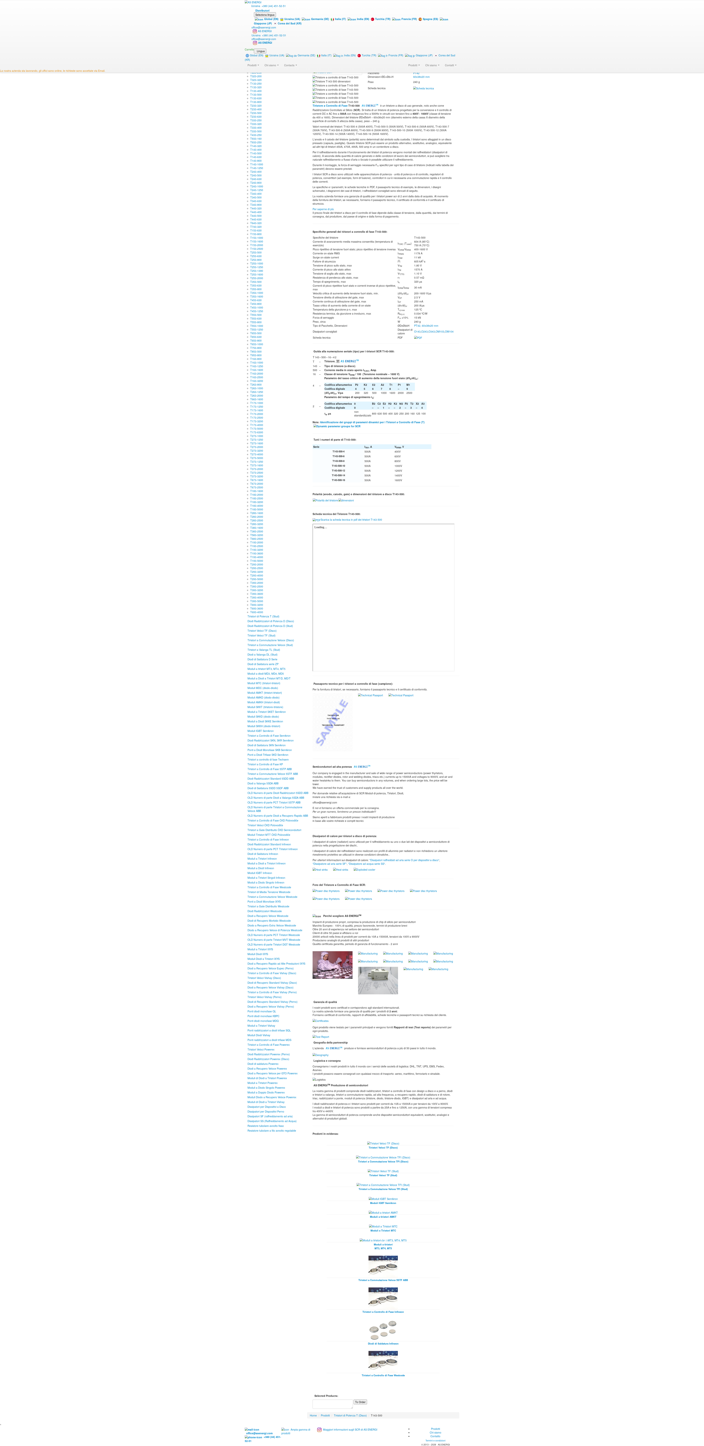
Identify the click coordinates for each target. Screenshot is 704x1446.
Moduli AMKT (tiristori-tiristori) (264, 692)
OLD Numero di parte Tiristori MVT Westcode (273, 939)
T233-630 (256, 116)
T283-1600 (256, 513)
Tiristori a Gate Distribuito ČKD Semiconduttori (274, 830)
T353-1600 (256, 296)
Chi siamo (431, 65)
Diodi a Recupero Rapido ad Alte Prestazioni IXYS (276, 963)
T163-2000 (256, 373)
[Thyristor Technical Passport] (333, 721)
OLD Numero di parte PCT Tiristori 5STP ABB (273, 802)
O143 (417, 331)
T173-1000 (256, 403)
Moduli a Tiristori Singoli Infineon (266, 877)
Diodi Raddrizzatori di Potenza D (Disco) (270, 621)
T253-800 (256, 260)
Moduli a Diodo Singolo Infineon (265, 882)
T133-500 (256, 94)
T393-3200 (256, 590)
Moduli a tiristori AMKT (383, 1216)
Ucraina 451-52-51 (268, 6)
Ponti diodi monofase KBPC (263, 1016)
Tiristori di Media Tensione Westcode (268, 892)
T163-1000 (256, 362)
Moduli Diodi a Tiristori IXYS (263, 959)
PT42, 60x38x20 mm (426, 325)
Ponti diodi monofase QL (261, 1011)
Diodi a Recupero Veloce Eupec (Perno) (270, 968)
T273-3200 (256, 450)
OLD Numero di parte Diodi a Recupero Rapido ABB (277, 815)
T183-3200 (256, 502)
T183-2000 (256, 494)
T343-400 (256, 193)
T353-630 (256, 285)
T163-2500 (256, 377)
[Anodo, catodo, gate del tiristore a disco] (325, 500)
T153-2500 (256, 249)
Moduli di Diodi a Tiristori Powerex (267, 1078)
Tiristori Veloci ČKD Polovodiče (265, 825)
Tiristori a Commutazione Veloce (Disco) (270, 640)
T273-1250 (256, 439)
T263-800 (256, 384)
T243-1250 (256, 190)
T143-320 (256, 146)
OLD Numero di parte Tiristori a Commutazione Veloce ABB (274, 809)
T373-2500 (256, 472)
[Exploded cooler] (364, 869)
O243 (424, 331)
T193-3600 (256, 553)
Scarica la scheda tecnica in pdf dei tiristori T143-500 (351, 519)
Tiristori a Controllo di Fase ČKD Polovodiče (272, 820)
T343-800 (256, 204)
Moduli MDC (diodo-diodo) (262, 688)
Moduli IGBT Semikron (260, 731)
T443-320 (256, 208)
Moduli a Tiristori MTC (383, 1230)
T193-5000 (256, 561)
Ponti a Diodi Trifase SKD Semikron (267, 754)
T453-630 (256, 300)
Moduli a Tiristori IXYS (260, 949)
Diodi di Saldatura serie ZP (262, 664)
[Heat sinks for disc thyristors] (320, 869)
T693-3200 (256, 605)
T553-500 (256, 315)
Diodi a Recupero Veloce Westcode (267, 916)
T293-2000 (256, 564)
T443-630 (256, 219)
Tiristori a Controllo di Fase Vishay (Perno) (272, 992)
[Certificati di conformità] (321, 1020)
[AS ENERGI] (253, 2)
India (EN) (363, 19)
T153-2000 (256, 245)
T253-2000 (256, 278)
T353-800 (256, 289)
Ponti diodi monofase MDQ (263, 1021)
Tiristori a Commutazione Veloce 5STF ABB (272, 774)
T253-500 (256, 252)
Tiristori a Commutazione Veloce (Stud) (270, 645)
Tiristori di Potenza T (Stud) (263, 616)
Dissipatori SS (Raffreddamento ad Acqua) (272, 1121)
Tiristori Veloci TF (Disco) (262, 630)
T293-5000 (256, 579)
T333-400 (256, 127)
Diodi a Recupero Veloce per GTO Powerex (272, 1073)
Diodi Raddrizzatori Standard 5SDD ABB (270, 778)
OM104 (449, 331)
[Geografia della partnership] (321, 1054)
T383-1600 (256, 527)
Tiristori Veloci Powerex (260, 1049)
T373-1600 (256, 465)
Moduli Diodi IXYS (257, 954)
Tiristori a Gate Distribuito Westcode (268, 906)
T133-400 (256, 91)
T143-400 (256, 149)
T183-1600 (256, 491)
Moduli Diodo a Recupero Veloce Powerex (271, 1097)
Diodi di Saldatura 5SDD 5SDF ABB (268, 788)
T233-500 (256, 113)
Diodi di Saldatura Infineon (262, 854)
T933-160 (256, 138)
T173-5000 (256, 428)
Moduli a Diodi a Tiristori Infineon (266, 863)
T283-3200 (256, 524)
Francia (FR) (409, 19)
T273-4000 (256, 454)
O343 (431, 331)
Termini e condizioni (435, 1440)
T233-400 (256, 109)
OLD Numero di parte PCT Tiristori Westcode (273, 935)
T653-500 (256, 333)
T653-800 (256, 340)
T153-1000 (256, 238)
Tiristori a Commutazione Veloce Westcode (272, 897)
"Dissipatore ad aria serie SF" (330, 864)
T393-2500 (256, 586)
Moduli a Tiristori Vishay (261, 1025)
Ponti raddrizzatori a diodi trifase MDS (269, 1040)
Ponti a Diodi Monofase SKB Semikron (269, 750)
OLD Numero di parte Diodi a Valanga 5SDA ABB (275, 797)
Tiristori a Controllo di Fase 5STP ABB (269, 769)
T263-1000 (256, 388)
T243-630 (256, 179)
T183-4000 (256, 505)
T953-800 (256, 355)
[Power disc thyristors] (326, 890)
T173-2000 (256, 414)
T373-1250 (256, 461)
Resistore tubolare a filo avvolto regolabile (271, 1130)
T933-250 (256, 142)
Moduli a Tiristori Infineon (262, 858)
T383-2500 (256, 531)
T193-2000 (256, 542)
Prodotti (413, 65)
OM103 (440, 331)
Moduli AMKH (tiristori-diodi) (263, 702)
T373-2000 (256, 469)
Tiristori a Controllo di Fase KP (265, 764)
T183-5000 (256, 509)
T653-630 (256, 337)
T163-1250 (256, 366)
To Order (360, 1402)
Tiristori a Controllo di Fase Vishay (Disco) (271, 973)
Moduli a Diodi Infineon (260, 868)
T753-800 (256, 348)
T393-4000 (256, 597)
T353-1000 (256, 293)
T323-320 (256, 80)
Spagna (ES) (430, 19)
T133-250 (256, 83)
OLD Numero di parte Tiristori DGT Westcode (273, 944)
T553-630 (256, 318)
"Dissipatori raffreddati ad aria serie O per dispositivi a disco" (404, 860)
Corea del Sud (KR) (290, 23)
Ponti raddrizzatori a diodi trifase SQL (269, 1030)
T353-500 (256, 282)
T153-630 (256, 230)
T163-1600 (256, 370)
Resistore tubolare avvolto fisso (265, 1126)
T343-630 (256, 201)
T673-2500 (256, 487)
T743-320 (256, 226)
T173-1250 (256, 406)
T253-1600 (256, 274)
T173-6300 (256, 432)
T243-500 (256, 175)
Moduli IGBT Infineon (259, 873)
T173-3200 (256, 421)
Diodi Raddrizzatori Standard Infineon (269, 844)
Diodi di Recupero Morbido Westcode (269, 920)
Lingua (261, 51)
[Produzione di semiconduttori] (333, 964)
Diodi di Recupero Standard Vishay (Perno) (272, 1002)
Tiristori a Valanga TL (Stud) (263, 650)
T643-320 (256, 223)
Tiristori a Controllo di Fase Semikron (269, 735)
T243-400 (256, 171)
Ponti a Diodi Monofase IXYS (264, 901)
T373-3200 (256, 476)
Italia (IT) (340, 19)
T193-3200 (256, 549)
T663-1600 (256, 399)
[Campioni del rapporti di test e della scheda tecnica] (321, 1036)
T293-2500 (256, 568)
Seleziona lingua (264, 15)
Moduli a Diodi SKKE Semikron (265, 721)
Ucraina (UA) (292, 19)
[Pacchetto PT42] (346, 500)
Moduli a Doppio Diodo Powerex (266, 1092)
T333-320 (256, 124)
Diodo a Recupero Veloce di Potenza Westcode (274, 930)
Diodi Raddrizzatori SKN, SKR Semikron (270, 740)
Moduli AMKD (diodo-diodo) (263, 697)
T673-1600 (256, 480)
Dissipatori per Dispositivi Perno (265, 1111)
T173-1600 (256, 410)
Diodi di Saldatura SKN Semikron (266, 745)
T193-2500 (256, 546)
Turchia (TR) (382, 19)
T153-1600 (256, 241)
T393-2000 (256, 583)
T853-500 (256, 351)
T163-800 (256, 359)
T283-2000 (256, 516)
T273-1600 (256, 443)
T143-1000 (256, 164)
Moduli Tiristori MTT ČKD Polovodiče (268, 835)
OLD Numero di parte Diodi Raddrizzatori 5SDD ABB (277, 793)
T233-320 (256, 105)
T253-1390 (256, 271)
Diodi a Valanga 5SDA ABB (262, 783)
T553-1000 (256, 326)
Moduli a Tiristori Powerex (262, 1083)
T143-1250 (256, 168)
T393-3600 (256, 594)
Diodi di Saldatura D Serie (262, 659)
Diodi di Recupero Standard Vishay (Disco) (272, 982)
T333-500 (256, 131)
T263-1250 (256, 392)
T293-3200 (256, 572)
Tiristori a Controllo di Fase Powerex (268, 1044)
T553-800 (256, 322)
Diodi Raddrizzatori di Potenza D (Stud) (270, 626)
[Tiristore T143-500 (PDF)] (418, 337)
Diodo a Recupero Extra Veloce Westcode (271, 925)
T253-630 (256, 256)
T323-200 (256, 76)
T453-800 (256, 304)
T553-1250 (256, 329)
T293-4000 (256, 575)
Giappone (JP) (424, 55)
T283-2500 (256, 520)
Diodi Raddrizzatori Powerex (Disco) (268, 1059)
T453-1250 (256, 311)
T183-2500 (256, 498)
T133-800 (256, 102)
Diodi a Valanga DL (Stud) (262, 654)
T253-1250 (256, 267)
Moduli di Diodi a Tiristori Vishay (266, 1102)
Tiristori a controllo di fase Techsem (268, 759)
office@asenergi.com (264, 27)
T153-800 (256, 234)
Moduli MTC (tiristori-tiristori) (263, 683)
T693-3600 (256, 608)
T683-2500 (256, 538)
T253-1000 (256, 263)
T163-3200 (256, 381)
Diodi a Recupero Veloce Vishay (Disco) (270, 987)
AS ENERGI (265, 31)
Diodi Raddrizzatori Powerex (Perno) (268, 1054)
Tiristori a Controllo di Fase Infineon (268, 839)
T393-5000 (256, 601)
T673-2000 (256, 483)
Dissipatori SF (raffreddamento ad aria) (270, 1116)
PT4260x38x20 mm (421, 75)
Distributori (262, 10)
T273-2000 (256, 447)
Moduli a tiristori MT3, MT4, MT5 (266, 669)
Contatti (450, 65)
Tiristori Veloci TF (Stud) (261, 635)
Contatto (435, 1436)
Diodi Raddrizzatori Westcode (264, 911)
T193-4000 (256, 557)
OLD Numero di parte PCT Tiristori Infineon (272, 849)
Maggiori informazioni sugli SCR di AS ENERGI (350, 1429)
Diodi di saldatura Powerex (262, 1064)
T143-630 (256, 157)
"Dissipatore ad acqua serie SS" (366, 864)
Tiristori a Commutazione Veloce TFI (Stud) (383, 1189)
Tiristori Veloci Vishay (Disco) (264, 978)
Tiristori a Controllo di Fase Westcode (269, 887)
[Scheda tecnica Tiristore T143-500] (423, 88)
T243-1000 (256, 186)
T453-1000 (256, 307)
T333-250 (256, 120)
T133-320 (256, 87)
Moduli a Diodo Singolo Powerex (266, 1087)
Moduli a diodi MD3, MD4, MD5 (265, 673)
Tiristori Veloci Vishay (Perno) (264, 997)
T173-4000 (256, 425)
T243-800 (256, 182)
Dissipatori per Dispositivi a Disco (266, 1106)
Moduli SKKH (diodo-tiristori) (263, 726)
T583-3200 (256, 535)
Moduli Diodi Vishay (258, 1035)
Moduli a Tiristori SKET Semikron (266, 712)
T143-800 (256, 160)
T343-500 (256, 197)
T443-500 (256, 215)
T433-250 (256, 135)
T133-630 (256, 98)
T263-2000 (256, 395)
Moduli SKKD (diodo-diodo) (263, 716)
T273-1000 (256, 436)
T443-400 (256, 212)
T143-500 (256, 153)
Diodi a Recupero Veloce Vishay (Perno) (270, 1006)
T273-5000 (256, 458)
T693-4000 (256, 612)
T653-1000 (256, 344)
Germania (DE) (320, 19)
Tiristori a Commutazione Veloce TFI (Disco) (383, 1161)
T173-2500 (256, 417)
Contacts (289, 65)
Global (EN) (271, 19)
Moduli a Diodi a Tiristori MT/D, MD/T (269, 678)
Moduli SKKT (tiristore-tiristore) (265, 707)
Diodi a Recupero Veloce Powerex (267, 1068)
